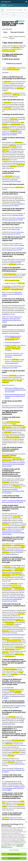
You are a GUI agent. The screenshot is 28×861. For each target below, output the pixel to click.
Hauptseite (3, 5)
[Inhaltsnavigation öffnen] (2, 10)
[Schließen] (26, 822)
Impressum (9, 847)
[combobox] (14, 10)
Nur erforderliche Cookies (14, 854)
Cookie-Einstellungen (14, 850)
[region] (14, 840)
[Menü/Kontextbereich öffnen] (13, 14)
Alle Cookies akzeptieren (14, 858)
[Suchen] (25, 10)
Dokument (10, 5)
